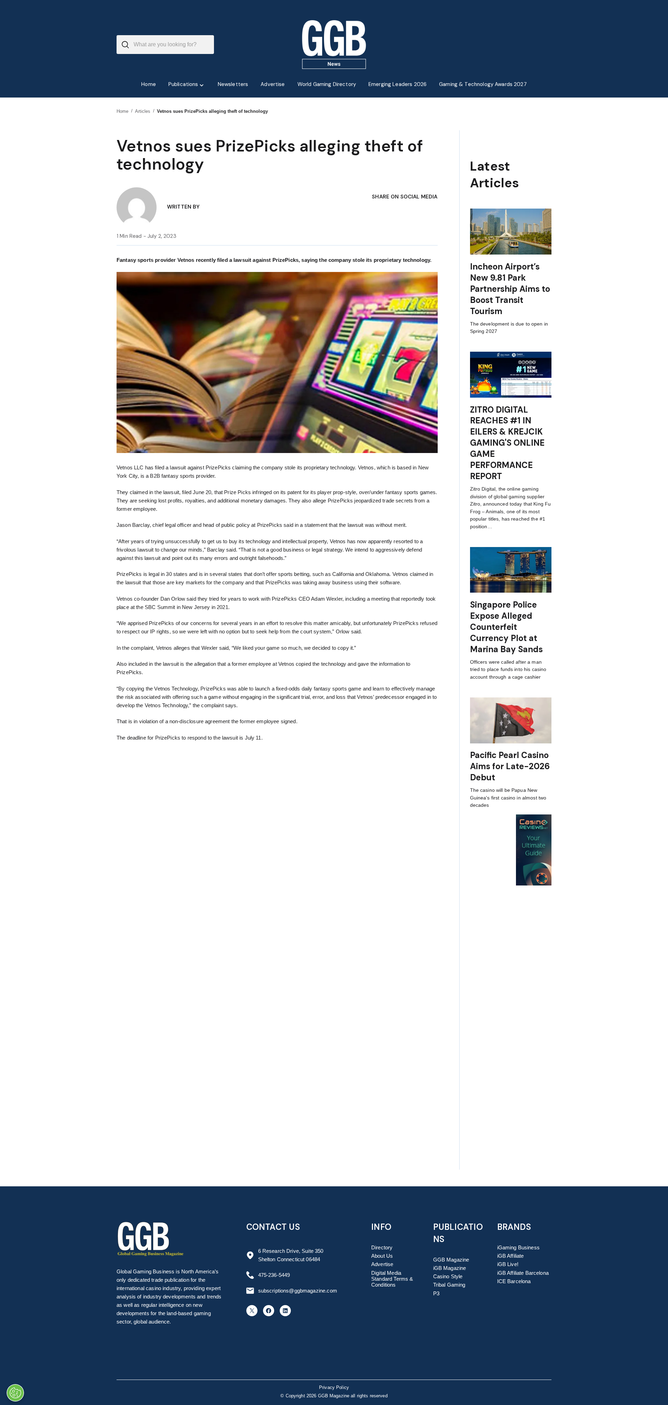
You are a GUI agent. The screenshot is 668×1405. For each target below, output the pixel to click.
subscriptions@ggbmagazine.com (297, 1291)
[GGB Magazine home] (334, 44)
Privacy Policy (334, 1387)
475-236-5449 (274, 1275)
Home (123, 111)
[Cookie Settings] (15, 1393)
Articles (143, 111)
